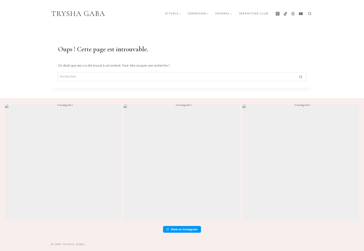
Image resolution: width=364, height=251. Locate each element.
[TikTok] (285, 13)
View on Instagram (184, 229)
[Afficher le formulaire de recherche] (310, 14)
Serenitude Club (253, 13)
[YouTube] (301, 13)
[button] (63, 162)
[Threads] (293, 13)
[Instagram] (277, 13)
